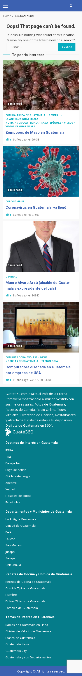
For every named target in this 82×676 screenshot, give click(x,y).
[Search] (71, 6)
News (44, 357)
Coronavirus (14, 201)
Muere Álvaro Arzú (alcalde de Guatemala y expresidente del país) (41, 246)
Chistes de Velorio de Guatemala (28, 631)
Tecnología (49, 361)
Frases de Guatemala (20, 638)
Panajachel (12, 463)
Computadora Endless (21, 357)
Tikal (8, 457)
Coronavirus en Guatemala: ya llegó (41, 171)
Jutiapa (10, 552)
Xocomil (11, 483)
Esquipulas (12, 502)
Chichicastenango (17, 476)
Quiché (10, 539)
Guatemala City (16, 651)
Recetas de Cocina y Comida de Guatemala (38, 574)
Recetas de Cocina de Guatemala (28, 582)
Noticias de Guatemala (22, 122)
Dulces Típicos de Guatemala (25, 601)
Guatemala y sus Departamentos (28, 657)
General (55, 115)
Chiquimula (13, 565)
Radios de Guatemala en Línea (26, 625)
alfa (8, 139)
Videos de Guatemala (20, 126)
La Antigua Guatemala (22, 119)
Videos (69, 122)
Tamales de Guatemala (21, 608)
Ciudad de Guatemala (20, 526)
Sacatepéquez (51, 122)
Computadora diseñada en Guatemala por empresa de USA (41, 327)
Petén (9, 532)
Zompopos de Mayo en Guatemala (41, 85)
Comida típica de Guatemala (25, 115)
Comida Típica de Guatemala (25, 588)
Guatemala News (17, 644)
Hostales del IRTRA (18, 496)
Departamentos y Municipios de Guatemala (38, 511)
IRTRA (9, 450)
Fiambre (11, 595)
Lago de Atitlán (15, 470)
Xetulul (10, 489)
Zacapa (10, 558)
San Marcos (13, 545)
